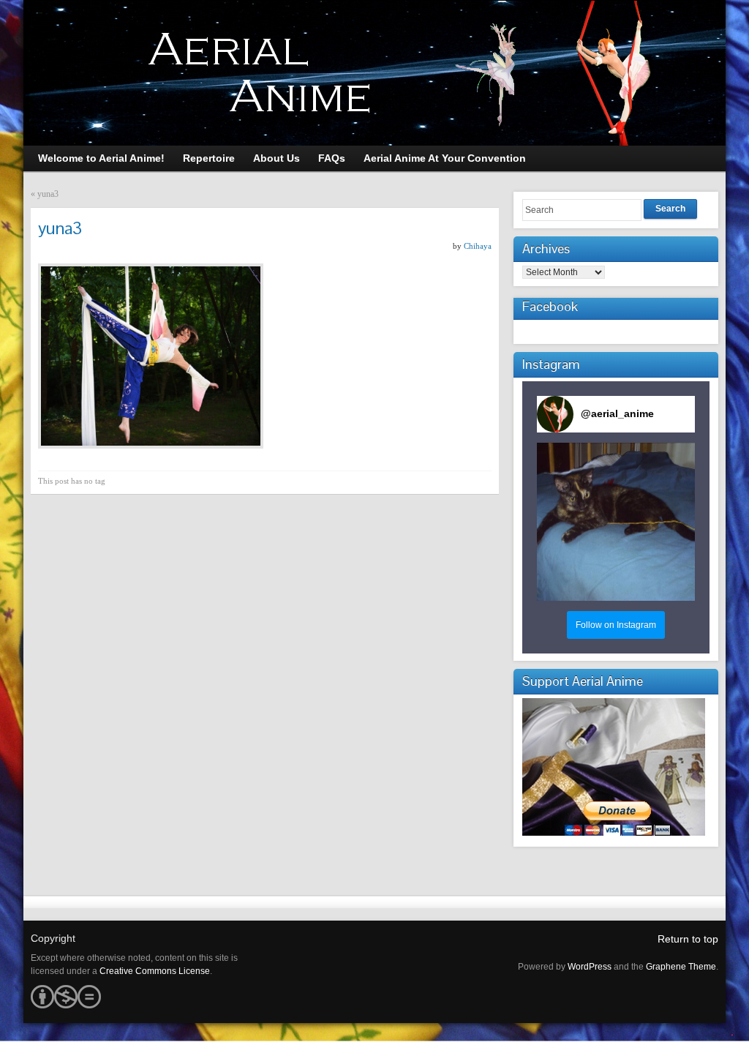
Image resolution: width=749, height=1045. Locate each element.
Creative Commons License (154, 971)
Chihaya (478, 245)
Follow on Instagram (616, 625)
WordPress (589, 967)
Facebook (550, 306)
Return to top (688, 939)
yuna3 (48, 194)
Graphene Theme (681, 967)
